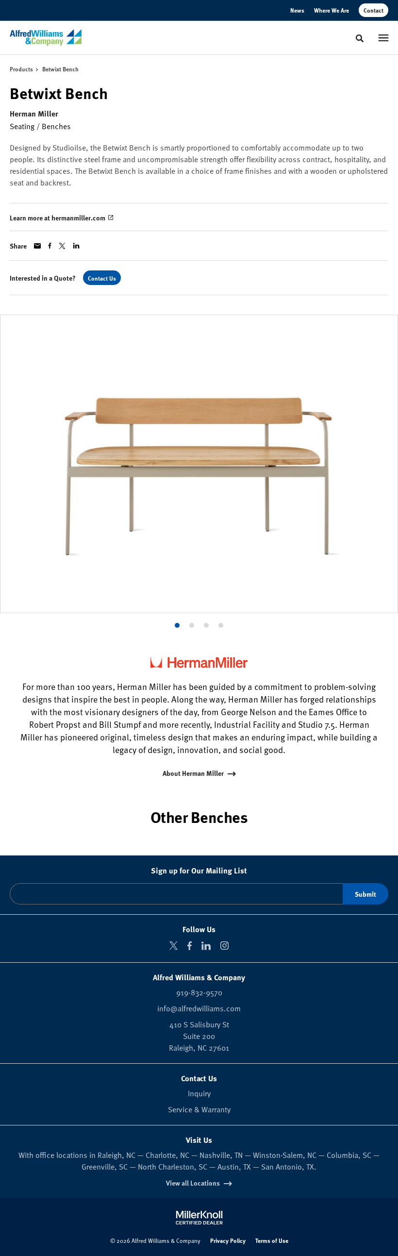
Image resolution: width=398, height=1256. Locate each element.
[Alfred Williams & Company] (46, 38)
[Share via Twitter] (62, 246)
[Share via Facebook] (49, 246)
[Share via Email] (37, 246)
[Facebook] (189, 945)
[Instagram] (224, 945)
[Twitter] (173, 945)
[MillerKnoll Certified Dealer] (199, 1217)
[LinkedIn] (206, 945)
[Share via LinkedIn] (76, 246)
